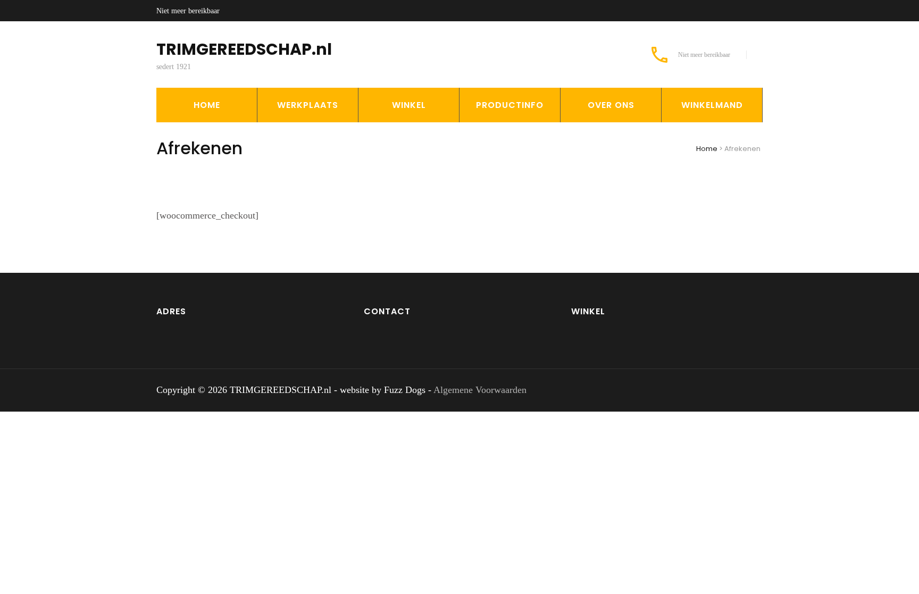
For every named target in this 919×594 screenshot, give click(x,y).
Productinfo (510, 105)
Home (207, 105)
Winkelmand (712, 105)
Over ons (611, 105)
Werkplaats (307, 105)
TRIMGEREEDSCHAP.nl (244, 49)
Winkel (409, 105)
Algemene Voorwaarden (480, 389)
